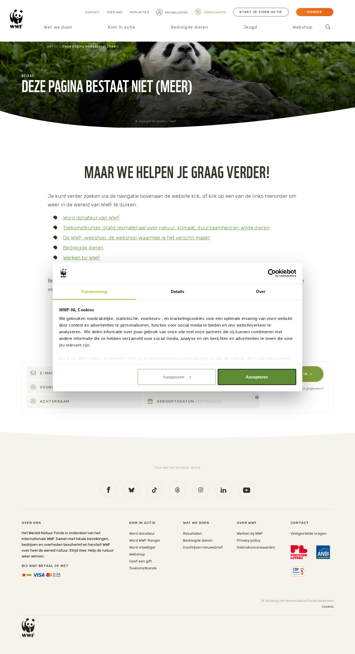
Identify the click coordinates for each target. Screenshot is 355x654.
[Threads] (177, 489)
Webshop (303, 27)
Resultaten (192, 533)
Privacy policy (248, 540)
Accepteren (257, 376)
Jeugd (250, 27)
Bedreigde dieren (189, 27)
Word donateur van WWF (91, 217)
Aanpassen (173, 376)
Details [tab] (177, 291)
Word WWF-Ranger (144, 540)
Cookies (328, 606)
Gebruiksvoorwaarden (256, 547)
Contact (92, 12)
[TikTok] (154, 489)
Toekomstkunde (143, 568)
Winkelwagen (214, 12)
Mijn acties (139, 12)
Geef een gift (140, 561)
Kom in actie (122, 27)
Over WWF (115, 12)
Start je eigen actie (260, 12)
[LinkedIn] (223, 489)
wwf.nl (52, 46)
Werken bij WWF (81, 257)
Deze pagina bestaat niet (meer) (90, 46)
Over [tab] (260, 291)
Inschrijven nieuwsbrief (203, 547)
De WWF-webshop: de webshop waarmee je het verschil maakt (136, 237)
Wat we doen (58, 27)
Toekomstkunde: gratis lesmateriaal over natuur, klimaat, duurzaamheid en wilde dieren (166, 227)
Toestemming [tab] (94, 291)
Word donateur (142, 533)
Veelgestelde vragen (308, 533)
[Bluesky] (131, 489)
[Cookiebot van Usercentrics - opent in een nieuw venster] (272, 273)
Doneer (314, 12)
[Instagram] (200, 489)
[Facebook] (108, 489)
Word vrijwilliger (142, 547)
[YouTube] (246, 489)
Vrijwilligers (176, 12)
